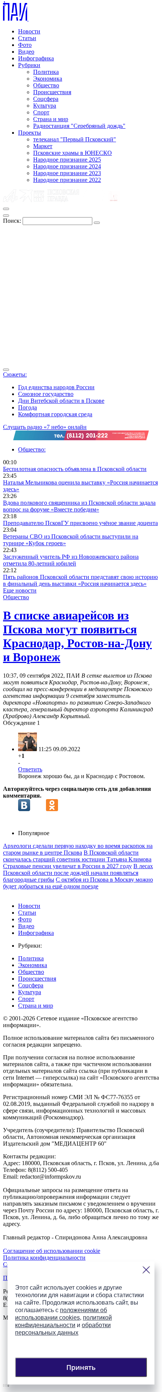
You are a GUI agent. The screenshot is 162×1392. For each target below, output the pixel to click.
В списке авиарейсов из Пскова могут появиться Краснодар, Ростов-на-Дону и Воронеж (77, 636)
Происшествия (52, 92)
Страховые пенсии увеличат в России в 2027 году (67, 866)
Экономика (47, 78)
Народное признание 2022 (67, 180)
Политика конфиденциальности (44, 1257)
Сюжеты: (15, 374)
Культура (44, 105)
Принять (81, 1367)
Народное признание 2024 (67, 166)
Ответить (30, 769)
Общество (46, 85)
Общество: (32, 449)
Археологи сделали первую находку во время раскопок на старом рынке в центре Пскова (78, 849)
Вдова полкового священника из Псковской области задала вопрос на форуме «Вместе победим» (79, 506)
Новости (29, 31)
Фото (25, 45)
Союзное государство (45, 394)
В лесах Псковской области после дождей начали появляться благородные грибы (78, 873)
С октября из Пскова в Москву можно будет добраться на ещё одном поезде (78, 883)
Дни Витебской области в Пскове (61, 401)
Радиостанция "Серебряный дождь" (79, 126)
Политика (46, 72)
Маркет (42, 146)
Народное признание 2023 (67, 173)
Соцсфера (45, 99)
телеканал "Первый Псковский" (74, 139)
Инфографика (36, 58)
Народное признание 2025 (67, 159)
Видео (26, 51)
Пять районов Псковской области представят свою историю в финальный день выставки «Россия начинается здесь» (80, 580)
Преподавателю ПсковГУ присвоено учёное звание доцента (80, 523)
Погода (27, 407)
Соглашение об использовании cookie (51, 1251)
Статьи (27, 38)
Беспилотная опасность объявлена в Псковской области (75, 469)
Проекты (29, 132)
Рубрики (29, 65)
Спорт (41, 112)
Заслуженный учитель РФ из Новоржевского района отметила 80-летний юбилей (71, 560)
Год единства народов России (56, 387)
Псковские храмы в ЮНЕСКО (72, 153)
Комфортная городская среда (55, 414)
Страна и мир (50, 119)
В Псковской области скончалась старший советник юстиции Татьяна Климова (77, 855)
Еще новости (20, 590)
